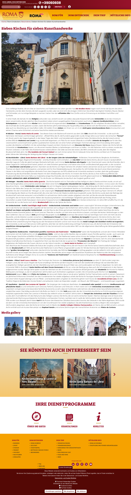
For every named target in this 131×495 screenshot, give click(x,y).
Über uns (42, 466)
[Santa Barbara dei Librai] (34, 326)
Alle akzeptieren (69, 491)
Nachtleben (17, 454)
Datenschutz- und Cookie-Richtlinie (65, 478)
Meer (59, 457)
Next (128, 326)
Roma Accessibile (96, 443)
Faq (40, 464)
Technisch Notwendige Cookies (66, 481)
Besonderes (26, 22)
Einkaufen (17, 457)
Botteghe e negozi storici (40, 450)
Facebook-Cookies (66, 486)
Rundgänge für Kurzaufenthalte (69, 447)
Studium (16, 447)
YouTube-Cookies (66, 488)
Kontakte (42, 468)
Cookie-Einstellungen (65, 467)
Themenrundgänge (64, 445)
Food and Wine (63, 454)
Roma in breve (36, 443)
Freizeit (16, 450)
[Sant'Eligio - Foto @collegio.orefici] (117, 326)
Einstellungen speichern (54, 491)
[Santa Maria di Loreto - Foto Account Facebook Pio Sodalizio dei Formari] (13, 326)
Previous (2, 326)
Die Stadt (34, 445)
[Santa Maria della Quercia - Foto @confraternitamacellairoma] (76, 326)
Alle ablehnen (81, 491)
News (59, 450)
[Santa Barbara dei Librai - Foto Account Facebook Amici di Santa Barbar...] (55, 326)
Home (3, 22)
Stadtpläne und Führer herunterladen (103, 445)
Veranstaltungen (64, 443)
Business (16, 443)
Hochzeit (16, 452)
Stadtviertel (35, 447)
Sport (15, 445)
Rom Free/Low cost (64, 452)
